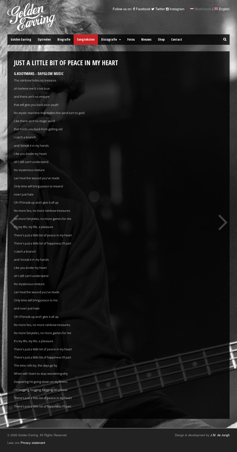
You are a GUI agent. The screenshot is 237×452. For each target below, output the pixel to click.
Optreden (44, 39)
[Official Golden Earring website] (32, 28)
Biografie (63, 39)
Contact (176, 39)
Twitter (159, 9)
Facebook (142, 9)
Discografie (109, 39)
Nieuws (146, 39)
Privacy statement (33, 442)
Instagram (176, 9)
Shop (161, 39)
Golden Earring (21, 39)
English (224, 9)
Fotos (131, 39)
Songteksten (86, 39)
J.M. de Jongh (220, 435)
